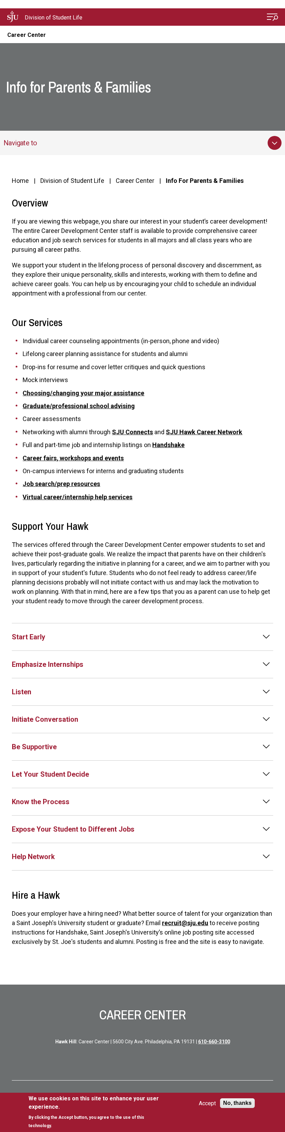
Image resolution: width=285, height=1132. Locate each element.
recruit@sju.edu (185, 923)
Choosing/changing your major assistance (83, 393)
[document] (96, 1112)
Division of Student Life (53, 17)
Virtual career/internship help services (77, 497)
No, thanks (237, 1103)
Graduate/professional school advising (79, 406)
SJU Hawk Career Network (204, 432)
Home (20, 180)
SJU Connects (132, 432)
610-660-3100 (214, 1041)
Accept (207, 1103)
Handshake (168, 444)
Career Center (26, 35)
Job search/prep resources (61, 483)
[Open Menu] (272, 18)
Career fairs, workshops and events (73, 458)
